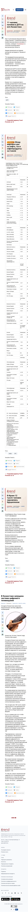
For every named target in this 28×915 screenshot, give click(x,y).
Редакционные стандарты (7, 863)
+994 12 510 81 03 (5, 841)
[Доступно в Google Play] (15, 899)
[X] (8, 893)
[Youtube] (12, 893)
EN (11, 909)
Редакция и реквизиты (6, 859)
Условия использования (7, 879)
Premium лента (4, 852)
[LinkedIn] (18, 893)
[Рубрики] (25, 9)
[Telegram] (15, 893)
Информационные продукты (8, 873)
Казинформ (20, 44)
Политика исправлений (6, 866)
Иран (7, 560)
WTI (15, 453)
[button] (2, 16)
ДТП (7, 100)
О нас (2, 857)
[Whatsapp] (2, 893)
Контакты (3, 861)
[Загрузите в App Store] (5, 899)
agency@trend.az (4, 843)
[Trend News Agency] (5, 830)
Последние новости (5, 849)
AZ (14, 909)
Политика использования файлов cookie (10, 885)
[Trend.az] (5, 9)
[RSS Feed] (21, 893)
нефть (10, 453)
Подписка (3, 871)
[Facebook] (5, 893)
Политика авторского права (8, 883)
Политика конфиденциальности (8, 881)
